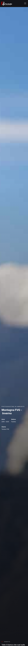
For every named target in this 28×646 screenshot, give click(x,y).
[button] (25, 3)
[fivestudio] (9, 3)
